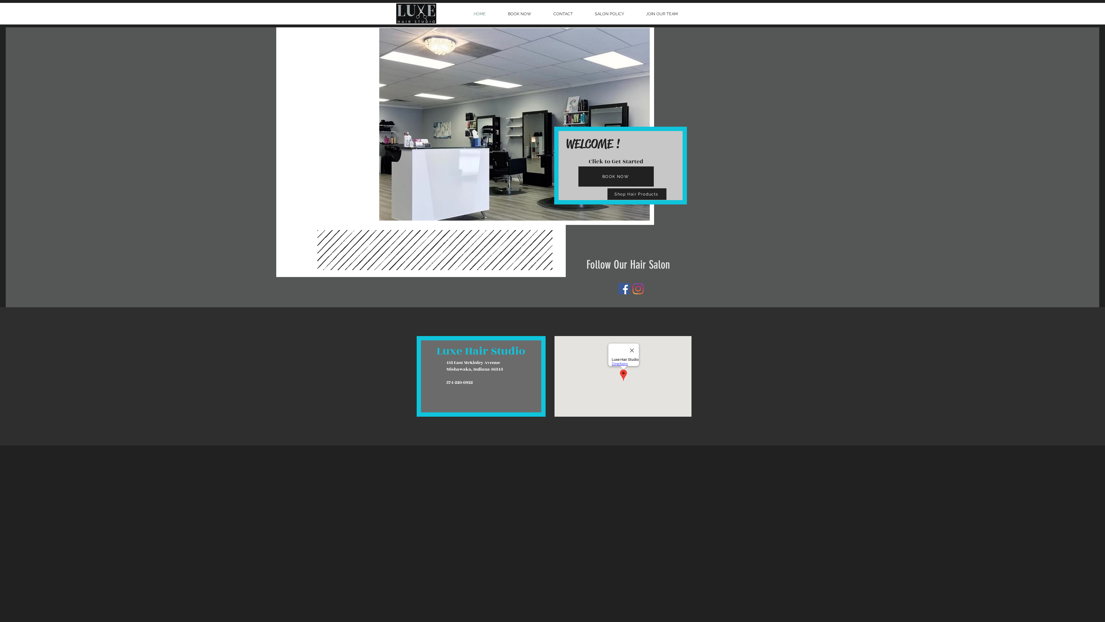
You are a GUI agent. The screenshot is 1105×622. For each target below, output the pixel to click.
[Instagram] (638, 288)
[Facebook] (624, 288)
